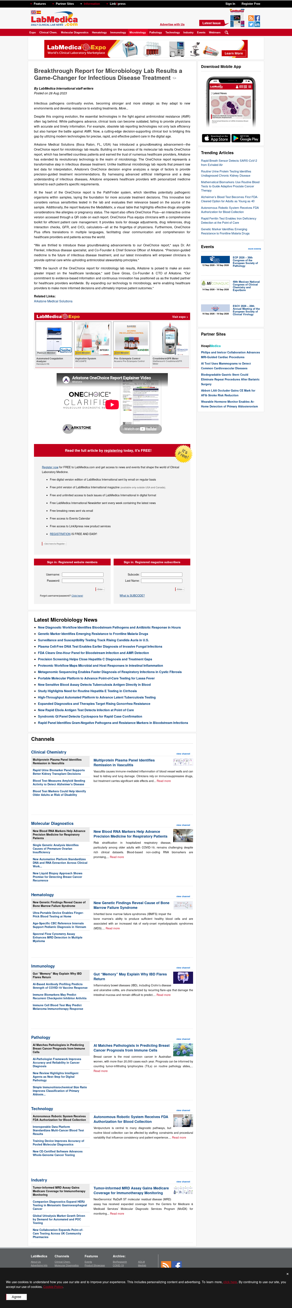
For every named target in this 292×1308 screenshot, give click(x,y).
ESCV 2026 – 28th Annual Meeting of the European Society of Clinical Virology (246, 310)
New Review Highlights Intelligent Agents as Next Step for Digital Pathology (55, 1076)
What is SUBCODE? (132, 595)
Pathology (155, 32)
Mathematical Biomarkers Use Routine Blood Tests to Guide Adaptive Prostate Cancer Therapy (230, 186)
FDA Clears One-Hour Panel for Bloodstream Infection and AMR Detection (93, 652)
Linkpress (118, 3)
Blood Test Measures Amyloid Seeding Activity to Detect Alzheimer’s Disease (59, 782)
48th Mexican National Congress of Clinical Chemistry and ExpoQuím (246, 286)
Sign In (230, 3)
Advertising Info (39, 1265)
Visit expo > (180, 317)
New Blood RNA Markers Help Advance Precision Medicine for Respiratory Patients (59, 834)
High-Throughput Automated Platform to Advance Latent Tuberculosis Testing (97, 697)
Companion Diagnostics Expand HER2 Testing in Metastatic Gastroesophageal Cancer (60, 1205)
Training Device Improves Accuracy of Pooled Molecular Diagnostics (58, 1142)
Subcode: (134, 574)
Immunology (118, 32)
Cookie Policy (53, 1286)
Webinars (214, 32)
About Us (36, 1261)
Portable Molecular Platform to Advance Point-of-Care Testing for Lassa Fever (96, 678)
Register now (50, 467)
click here (230, 1282)
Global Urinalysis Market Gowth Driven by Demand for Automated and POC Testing (59, 1219)
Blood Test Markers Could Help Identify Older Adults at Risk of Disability (59, 793)
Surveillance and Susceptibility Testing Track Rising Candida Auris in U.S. (93, 640)
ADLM (141, 1261)
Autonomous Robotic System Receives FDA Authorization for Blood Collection (230, 209)
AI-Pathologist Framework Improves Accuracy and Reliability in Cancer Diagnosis (57, 1062)
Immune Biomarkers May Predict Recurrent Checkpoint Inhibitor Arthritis (60, 996)
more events (254, 248)
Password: (53, 580)
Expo (32, 32)
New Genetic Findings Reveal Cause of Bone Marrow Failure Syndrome (59, 904)
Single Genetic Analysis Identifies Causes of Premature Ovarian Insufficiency (56, 848)
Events (201, 32)
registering (113, 450)
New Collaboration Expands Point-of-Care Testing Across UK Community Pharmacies (58, 1233)
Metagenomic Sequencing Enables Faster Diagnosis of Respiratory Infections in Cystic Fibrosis (110, 671)
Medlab (142, 1265)
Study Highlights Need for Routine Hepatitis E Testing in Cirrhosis (87, 691)
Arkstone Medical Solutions (53, 301)
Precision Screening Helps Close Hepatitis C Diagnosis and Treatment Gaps (95, 659)
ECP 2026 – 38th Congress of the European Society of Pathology (245, 261)
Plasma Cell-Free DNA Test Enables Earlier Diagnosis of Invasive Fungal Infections (100, 646)
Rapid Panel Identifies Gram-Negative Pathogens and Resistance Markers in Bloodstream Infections (113, 722)
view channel (183, 753)
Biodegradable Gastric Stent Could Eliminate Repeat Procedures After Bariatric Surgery (230, 379)
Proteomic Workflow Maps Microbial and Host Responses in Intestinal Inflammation (100, 665)
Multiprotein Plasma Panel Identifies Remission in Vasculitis (57, 761)
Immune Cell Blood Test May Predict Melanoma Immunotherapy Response (58, 1007)
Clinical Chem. (48, 32)
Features (40, 3)
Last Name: (132, 580)
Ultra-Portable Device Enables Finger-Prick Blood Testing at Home (58, 914)
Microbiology (138, 32)
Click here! (77, 595)
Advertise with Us (172, 24)
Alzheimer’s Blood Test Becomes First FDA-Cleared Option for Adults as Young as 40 (229, 199)
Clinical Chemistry (48, 752)
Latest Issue (211, 23)
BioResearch (120, 1261)
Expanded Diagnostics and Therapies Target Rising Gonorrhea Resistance (94, 703)
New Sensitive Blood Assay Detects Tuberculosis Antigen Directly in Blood (94, 684)
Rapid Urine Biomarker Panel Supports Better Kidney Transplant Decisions (59, 772)
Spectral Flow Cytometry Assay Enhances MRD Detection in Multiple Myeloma (57, 937)
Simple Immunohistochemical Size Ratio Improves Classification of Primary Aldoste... (60, 1090)
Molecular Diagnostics (74, 32)
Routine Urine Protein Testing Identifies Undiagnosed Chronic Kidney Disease (226, 173)
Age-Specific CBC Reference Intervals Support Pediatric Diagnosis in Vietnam (59, 925)
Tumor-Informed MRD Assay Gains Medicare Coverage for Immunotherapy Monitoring (59, 1191)
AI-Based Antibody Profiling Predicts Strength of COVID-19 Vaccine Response (60, 986)
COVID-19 (118, 1265)
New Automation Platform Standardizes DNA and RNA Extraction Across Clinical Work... (60, 862)
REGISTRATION (60, 534)
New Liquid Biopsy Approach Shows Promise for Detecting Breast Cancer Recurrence (57, 876)
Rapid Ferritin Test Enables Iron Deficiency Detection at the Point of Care (228, 220)
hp (131, 2)
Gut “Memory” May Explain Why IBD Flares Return (57, 975)
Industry (188, 32)
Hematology (99, 32)
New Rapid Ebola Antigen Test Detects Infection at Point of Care (86, 710)
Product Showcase (95, 1265)
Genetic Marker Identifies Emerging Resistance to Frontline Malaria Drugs (225, 231)
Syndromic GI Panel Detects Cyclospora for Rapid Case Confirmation (90, 716)
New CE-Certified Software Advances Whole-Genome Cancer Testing (58, 1153)
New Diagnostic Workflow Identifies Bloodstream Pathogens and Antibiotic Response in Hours (109, 627)
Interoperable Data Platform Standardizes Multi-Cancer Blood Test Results (58, 1130)
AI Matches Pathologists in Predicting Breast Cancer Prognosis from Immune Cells (59, 1048)
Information (92, 3)
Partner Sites (65, 3)
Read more (164, 781)
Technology (172, 32)
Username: (53, 574)
